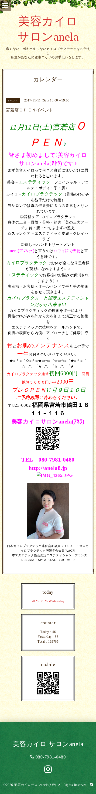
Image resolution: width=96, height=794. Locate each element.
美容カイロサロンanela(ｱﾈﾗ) (35, 785)
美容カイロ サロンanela (48, 744)
